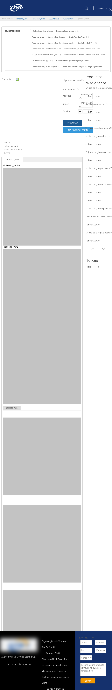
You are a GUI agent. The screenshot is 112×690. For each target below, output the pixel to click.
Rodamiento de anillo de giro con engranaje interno (82, 67)
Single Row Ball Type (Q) (87, 43)
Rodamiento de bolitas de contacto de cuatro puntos (84, 55)
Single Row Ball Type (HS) (79, 37)
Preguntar (72, 122)
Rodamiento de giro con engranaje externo (73, 61)
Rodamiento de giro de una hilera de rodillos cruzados (53, 43)
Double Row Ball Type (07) (42, 61)
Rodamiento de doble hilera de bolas (46, 49)
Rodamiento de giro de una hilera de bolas (48, 37)
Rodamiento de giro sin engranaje (45, 67)
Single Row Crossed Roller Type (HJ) (46, 55)
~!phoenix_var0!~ (12, 159)
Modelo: (8, 142)
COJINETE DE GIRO (12, 31)
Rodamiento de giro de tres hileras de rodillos (82, 49)
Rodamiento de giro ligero (43, 31)
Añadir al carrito (80, 130)
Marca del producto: (13, 149)
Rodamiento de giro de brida (67, 31)
